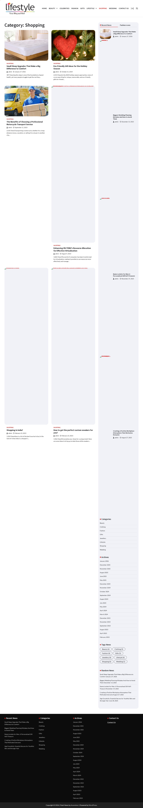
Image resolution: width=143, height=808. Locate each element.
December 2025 (105, 565)
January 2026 (104, 561)
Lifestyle (90, 8)
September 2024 (105, 595)
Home (44, 8)
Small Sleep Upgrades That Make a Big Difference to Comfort (23, 67)
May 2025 (103, 580)
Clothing (103, 527)
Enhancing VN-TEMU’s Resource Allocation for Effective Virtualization (72, 249)
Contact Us (124, 8)
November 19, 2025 (128, 279)
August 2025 (104, 572)
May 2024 (103, 607)
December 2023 (105, 618)
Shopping (103, 8)
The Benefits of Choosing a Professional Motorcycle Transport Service (25, 123)
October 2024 (104, 591)
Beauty (52, 8)
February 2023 (105, 637)
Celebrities (64, 8)
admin (10, 72)
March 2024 (104, 614)
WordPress (93, 805)
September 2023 (105, 626)
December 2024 (105, 584)
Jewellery (103, 538)
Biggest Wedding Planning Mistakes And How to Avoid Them (122, 117)
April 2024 (103, 610)
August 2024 (104, 599)
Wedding (113, 8)
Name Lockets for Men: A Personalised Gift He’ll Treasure (124, 275)
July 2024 (103, 603)
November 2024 (105, 588)
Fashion (74, 8)
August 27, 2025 (127, 437)
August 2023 (104, 629)
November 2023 (105, 622)
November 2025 (105, 569)
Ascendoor (75, 805)
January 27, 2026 (127, 36)
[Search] (136, 8)
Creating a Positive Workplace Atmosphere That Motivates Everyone (123, 433)
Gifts (82, 8)
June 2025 (103, 576)
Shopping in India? (15, 430)
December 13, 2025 (128, 122)
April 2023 (103, 633)
